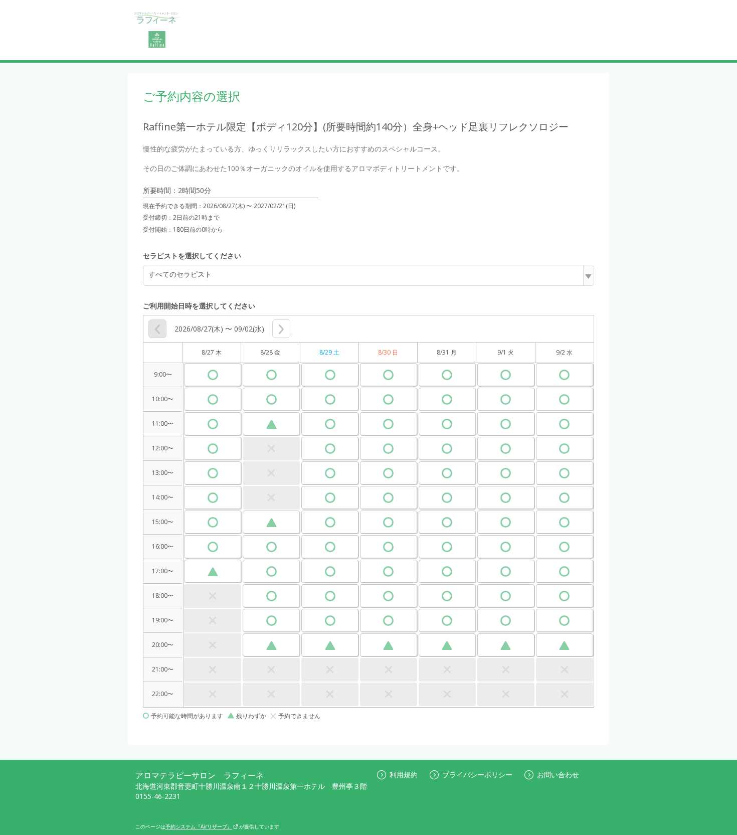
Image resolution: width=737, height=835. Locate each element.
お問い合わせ (558, 774)
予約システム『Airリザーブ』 (198, 826)
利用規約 (404, 774)
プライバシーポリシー (477, 774)
